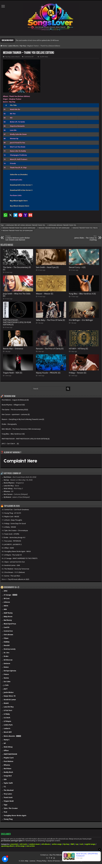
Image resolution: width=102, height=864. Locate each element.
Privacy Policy (41, 861)
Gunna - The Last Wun (12, 576)
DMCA (63, 861)
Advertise (71, 861)
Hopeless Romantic (17, 126)
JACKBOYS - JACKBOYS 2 (13, 544)
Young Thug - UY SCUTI (12, 513)
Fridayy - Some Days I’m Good (15, 523)
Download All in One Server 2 (21, 190)
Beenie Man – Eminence (13, 349)
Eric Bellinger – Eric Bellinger (81, 320)
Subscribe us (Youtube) (18, 174)
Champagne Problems (18, 155)
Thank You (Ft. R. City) (18, 167)
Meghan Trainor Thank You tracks (85, 228)
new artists (30, 846)
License (32, 861)
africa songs (20, 846)
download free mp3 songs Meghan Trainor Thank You (25, 225)
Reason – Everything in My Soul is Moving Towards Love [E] (23, 419)
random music (34, 844)
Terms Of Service (54, 861)
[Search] (68, 389)
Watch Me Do (15, 109)
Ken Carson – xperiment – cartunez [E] (16, 414)
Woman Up (14, 138)
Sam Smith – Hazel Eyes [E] (47, 267)
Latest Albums (13, 46)
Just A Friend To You (17, 143)
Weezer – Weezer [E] (44, 294)
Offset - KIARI (9, 548)
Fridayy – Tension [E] (77, 373)
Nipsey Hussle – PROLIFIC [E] (48, 373)
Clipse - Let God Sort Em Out (14, 562)
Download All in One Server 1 (21, 185)
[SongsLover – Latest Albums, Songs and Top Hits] (51, 16)
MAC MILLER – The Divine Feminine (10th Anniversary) (21, 429)
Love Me (13, 130)
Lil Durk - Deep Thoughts (13, 520)
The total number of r (23, 40)
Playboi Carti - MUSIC (11, 516)
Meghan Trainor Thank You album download (19, 228)
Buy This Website (56, 855)
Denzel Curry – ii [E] (77, 267)
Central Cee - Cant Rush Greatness (16, 510)
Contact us (44, 855)
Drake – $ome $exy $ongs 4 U (14, 537)
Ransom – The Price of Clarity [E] (49, 349)
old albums (45, 844)
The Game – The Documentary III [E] (15, 410)
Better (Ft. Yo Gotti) (17, 122)
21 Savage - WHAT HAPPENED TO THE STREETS (20, 558)
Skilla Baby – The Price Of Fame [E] (50, 320)
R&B (72, 844)
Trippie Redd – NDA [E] (12, 373)
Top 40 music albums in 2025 (18, 579)
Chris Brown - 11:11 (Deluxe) (14, 572)
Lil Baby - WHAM (10, 527)
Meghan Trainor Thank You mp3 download (54, 228)
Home (4, 46)
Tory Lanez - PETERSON (12, 541)
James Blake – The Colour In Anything (85, 238)
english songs (90, 844)
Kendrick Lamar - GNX (12, 565)
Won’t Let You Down (17, 147)
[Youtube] (54, 857)
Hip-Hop (23, 46)
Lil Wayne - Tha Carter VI (13, 555)
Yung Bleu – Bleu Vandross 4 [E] (82, 294)
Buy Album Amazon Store (19, 206)
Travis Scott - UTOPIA (11, 534)
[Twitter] (52, 857)
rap (76, 844)
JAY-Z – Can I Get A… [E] (10, 444)
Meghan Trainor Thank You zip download (18, 230)
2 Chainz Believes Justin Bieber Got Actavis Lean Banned (17, 238)
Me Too (13, 114)
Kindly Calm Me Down (18, 134)
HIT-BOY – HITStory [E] (78, 349)
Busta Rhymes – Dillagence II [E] (13, 405)
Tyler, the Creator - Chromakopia (16, 530)
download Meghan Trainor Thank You (62, 225)
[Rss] (47, 857)
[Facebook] (49, 857)
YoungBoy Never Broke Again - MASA (17, 551)
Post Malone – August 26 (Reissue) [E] (15, 400)
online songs (56, 844)
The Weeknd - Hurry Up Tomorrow (16, 569)
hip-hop (66, 844)
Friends (13, 163)
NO (11, 118)
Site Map (79, 861)
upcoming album (7, 846)
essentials (14, 844)
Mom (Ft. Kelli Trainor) (18, 159)
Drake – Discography (9, 424)
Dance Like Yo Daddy (18, 151)
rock (81, 844)
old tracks (23, 844)
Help (26, 861)
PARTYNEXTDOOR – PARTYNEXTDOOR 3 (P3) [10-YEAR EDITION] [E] (17, 322)
